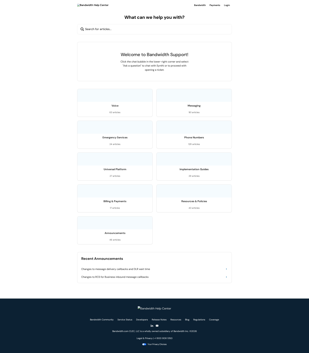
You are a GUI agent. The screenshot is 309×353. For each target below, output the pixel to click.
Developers (142, 319)
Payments (215, 5)
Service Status (124, 319)
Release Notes (159, 319)
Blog (187, 319)
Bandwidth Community (102, 319)
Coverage (214, 319)
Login (227, 5)
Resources (175, 319)
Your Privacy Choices (157, 344)
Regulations (199, 319)
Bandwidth (200, 5)
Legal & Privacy (145, 338)
